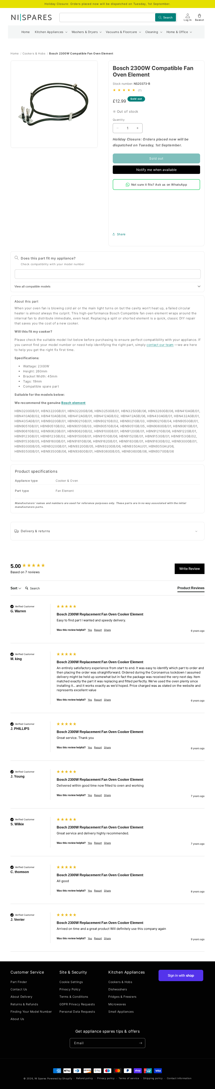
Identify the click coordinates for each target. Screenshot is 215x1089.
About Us (17, 1019)
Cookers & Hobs (33, 53)
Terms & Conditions (73, 996)
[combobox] (118, 17)
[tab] (191, 589)
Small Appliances (121, 1011)
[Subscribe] (140, 1043)
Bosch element (73, 403)
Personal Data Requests (77, 1011)
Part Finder (18, 982)
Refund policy (84, 1078)
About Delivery (21, 996)
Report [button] (98, 629)
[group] (32, 566)
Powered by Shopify (59, 1078)
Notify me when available (156, 170)
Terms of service (129, 1078)
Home (14, 53)
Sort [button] (14, 588)
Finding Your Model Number (31, 1011)
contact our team (160, 345)
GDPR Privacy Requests (77, 1004)
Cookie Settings (71, 982)
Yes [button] (90, 629)
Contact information (179, 1078)
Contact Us (18, 989)
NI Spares (40, 1078)
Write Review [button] (189, 568)
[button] (50, 32)
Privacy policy (106, 1078)
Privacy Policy (69, 989)
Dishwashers (117, 989)
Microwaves (117, 1004)
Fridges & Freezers (122, 996)
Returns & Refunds (24, 1004)
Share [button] (121, 234)
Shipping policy (153, 1078)
